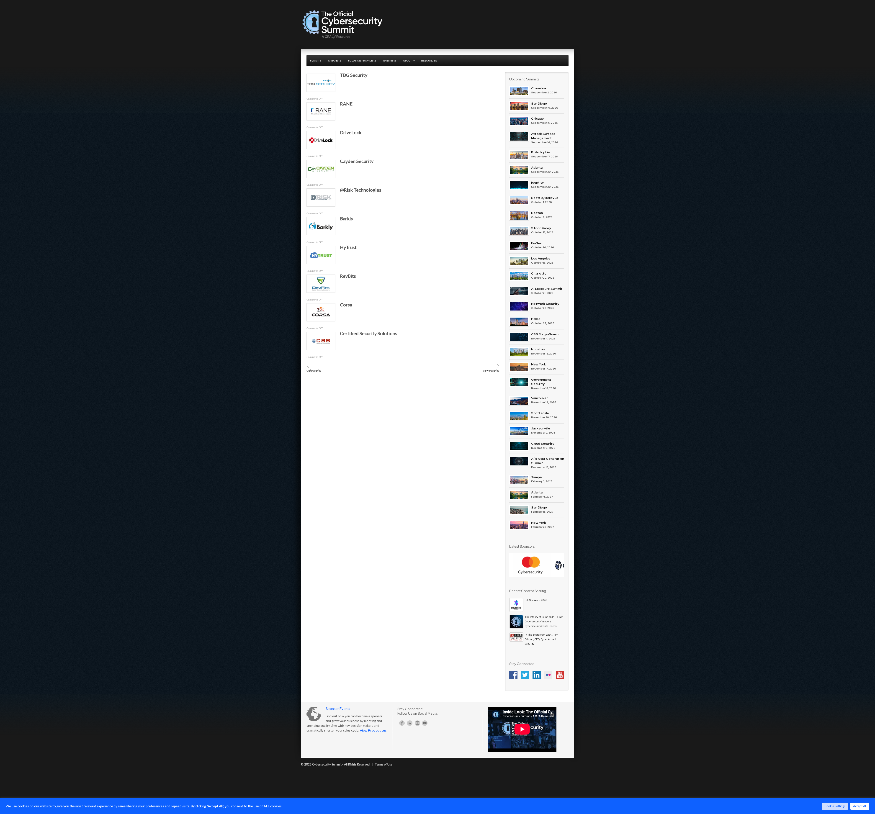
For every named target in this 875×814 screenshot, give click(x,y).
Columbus (538, 88)
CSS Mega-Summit (546, 334)
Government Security (541, 381)
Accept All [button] (860, 806)
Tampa (536, 477)
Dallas (535, 319)
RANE (346, 103)
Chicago (537, 118)
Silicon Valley (541, 228)
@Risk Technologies (360, 190)
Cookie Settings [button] (834, 806)
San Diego (539, 103)
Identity (537, 182)
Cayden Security (356, 161)
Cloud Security (542, 444)
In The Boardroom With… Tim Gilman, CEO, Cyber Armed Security (541, 639)
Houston (538, 349)
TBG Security (353, 75)
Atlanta (537, 167)
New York (538, 364)
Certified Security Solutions (368, 333)
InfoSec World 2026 (536, 600)
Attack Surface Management (543, 136)
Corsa (346, 304)
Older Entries (313, 370)
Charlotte (538, 273)
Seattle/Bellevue (544, 198)
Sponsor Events (338, 708)
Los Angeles (541, 258)
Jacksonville (540, 428)
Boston (537, 213)
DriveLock (350, 132)
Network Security (545, 304)
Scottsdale (540, 413)
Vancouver (539, 398)
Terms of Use (383, 764)
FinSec (536, 243)
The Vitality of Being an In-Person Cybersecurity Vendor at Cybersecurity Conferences (544, 621)
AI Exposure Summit (546, 289)
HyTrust (348, 247)
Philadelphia (540, 152)
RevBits (348, 276)
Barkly (346, 218)
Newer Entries (491, 370)
